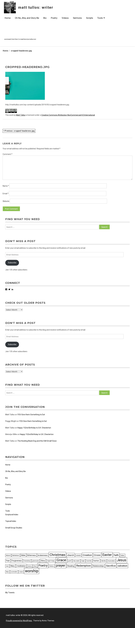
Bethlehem (15, 555)
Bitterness (31, 555)
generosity (35, 561)
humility (88, 561)
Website (6, 201)
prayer (60, 565)
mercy (30, 566)
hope (83, 561)
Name (6, 186)
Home (8, 18)
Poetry (54, 18)
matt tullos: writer (35, 7)
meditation (21, 566)
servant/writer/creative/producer (20, 39)
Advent (8, 555)
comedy (78, 555)
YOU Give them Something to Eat (31, 414)
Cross (97, 555)
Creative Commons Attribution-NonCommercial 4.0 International (68, 115)
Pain (35, 566)
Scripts (89, 18)
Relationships (98, 566)
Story (7, 572)
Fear (8, 561)
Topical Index (10, 521)
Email (6, 194)
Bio (45, 18)
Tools (100, 18)
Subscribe (12, 263)
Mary (13, 566)
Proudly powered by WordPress (19, 621)
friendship (27, 561)
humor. (96, 561)
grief (69, 561)
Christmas (57, 555)
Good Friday (51, 561)
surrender (14, 572)
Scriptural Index (11, 514)
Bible (23, 555)
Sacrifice (111, 565)
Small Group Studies (13, 528)
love (7, 566)
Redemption (83, 565)
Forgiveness (17, 561)
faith (116, 555)
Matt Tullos (20, 115)
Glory (43, 561)
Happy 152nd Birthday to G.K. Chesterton (34, 428)
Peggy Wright (10, 421)
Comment (7, 154)
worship (31, 571)
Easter (107, 555)
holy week (76, 561)
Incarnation (111, 561)
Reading (70, 566)
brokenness (43, 555)
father (122, 555)
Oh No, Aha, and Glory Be (27, 18)
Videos (65, 18)
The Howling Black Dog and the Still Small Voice (37, 441)
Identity (103, 561)
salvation (122, 565)
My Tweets (10, 593)
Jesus (121, 560)
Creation (87, 555)
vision (21, 572)
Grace (61, 560)
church (70, 555)
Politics (51, 566)
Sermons (77, 18)
